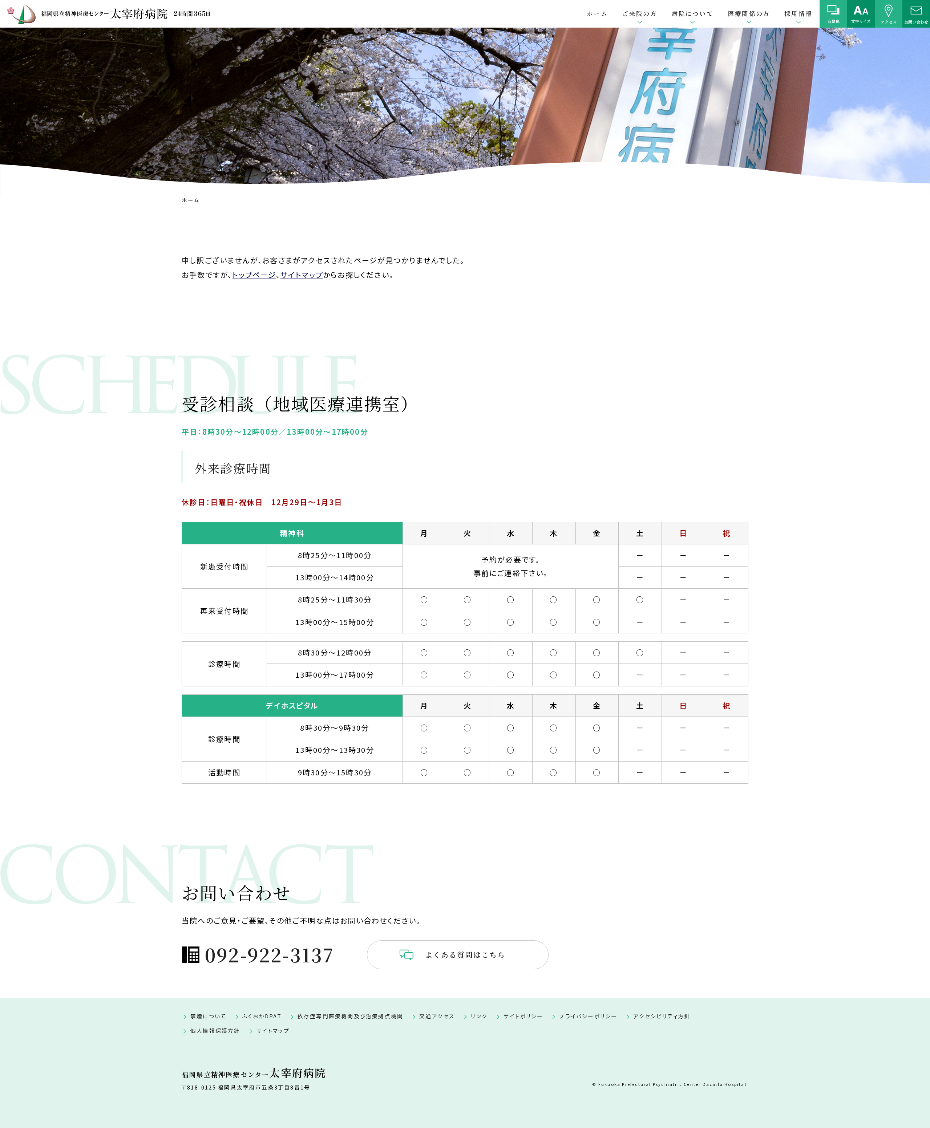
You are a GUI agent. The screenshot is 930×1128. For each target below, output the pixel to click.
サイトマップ (301, 274)
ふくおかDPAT (262, 1016)
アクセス (889, 21)
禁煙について (208, 1016)
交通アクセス (437, 1016)
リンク (479, 1016)
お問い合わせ (916, 21)
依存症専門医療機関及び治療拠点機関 (350, 1016)
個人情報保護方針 (215, 1030)
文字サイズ (861, 21)
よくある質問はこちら (465, 954)
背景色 (834, 21)
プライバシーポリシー (588, 1016)
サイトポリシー (523, 1016)
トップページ (254, 274)
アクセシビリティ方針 (662, 1016)
